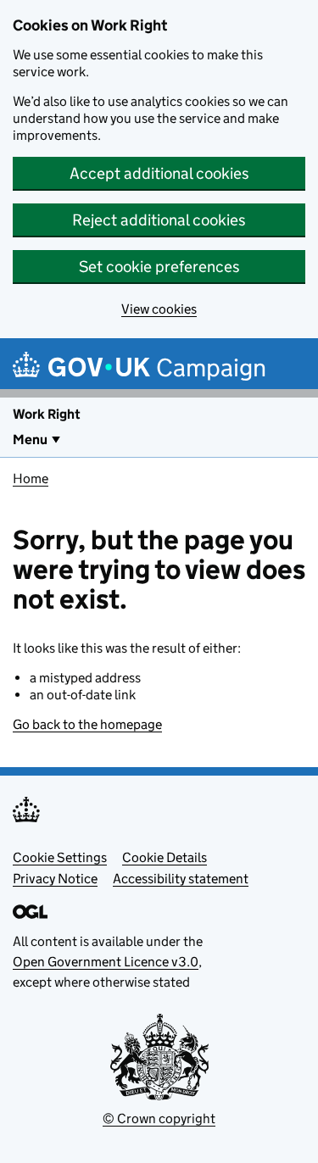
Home (30, 478)
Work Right (47, 414)
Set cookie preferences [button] (159, 266)
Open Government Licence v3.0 (105, 962)
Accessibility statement (180, 879)
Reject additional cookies (159, 220)
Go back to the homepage (87, 724)
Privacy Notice (55, 879)
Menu (30, 439)
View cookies (159, 309)
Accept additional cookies (159, 173)
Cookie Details (164, 857)
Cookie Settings (60, 857)
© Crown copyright (159, 1118)
